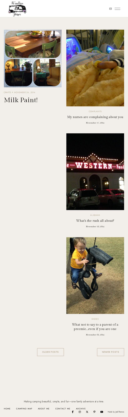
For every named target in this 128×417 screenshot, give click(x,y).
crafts (7, 92)
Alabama (95, 215)
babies (95, 319)
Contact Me (62, 408)
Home (7, 408)
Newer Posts (110, 352)
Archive (81, 408)
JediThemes (120, 411)
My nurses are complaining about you (95, 117)
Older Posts (50, 352)
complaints (95, 111)
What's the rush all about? (95, 221)
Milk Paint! (21, 100)
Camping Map (24, 408)
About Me (43, 408)
